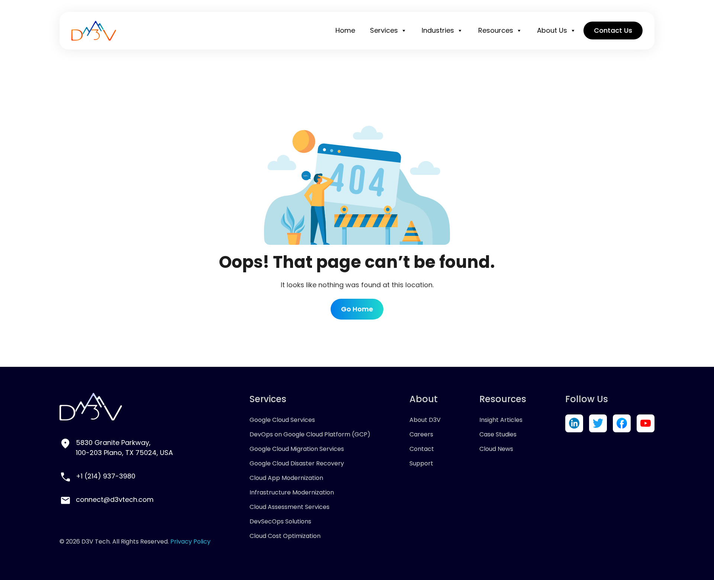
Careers (421, 434)
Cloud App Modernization (286, 478)
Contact (421, 449)
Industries (438, 30)
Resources (495, 30)
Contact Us (613, 30)
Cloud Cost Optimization (285, 536)
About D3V (425, 420)
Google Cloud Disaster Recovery (297, 463)
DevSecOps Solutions (280, 521)
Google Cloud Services (282, 420)
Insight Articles (500, 420)
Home (345, 30)
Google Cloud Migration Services (297, 449)
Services (384, 30)
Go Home (357, 309)
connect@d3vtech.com (115, 499)
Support (421, 463)
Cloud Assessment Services (289, 507)
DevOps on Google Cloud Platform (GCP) (310, 434)
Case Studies (498, 434)
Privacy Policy (190, 541)
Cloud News (496, 449)
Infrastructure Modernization (292, 492)
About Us (552, 30)
